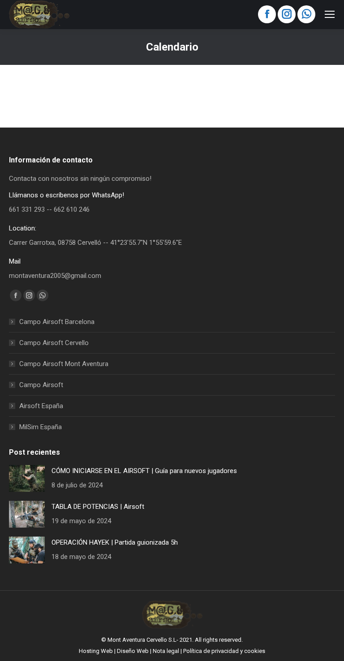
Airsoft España (41, 406)
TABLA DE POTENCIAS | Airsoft (98, 507)
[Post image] (27, 478)
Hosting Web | (98, 651)
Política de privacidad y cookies (224, 651)
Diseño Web (133, 651)
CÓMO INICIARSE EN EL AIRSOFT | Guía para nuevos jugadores (144, 471)
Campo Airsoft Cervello (54, 343)
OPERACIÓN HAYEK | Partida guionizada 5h (115, 542)
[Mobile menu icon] (329, 14)
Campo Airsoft (41, 385)
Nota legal (166, 651)
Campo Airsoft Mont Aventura (63, 364)
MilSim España (40, 427)
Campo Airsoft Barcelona (57, 322)
